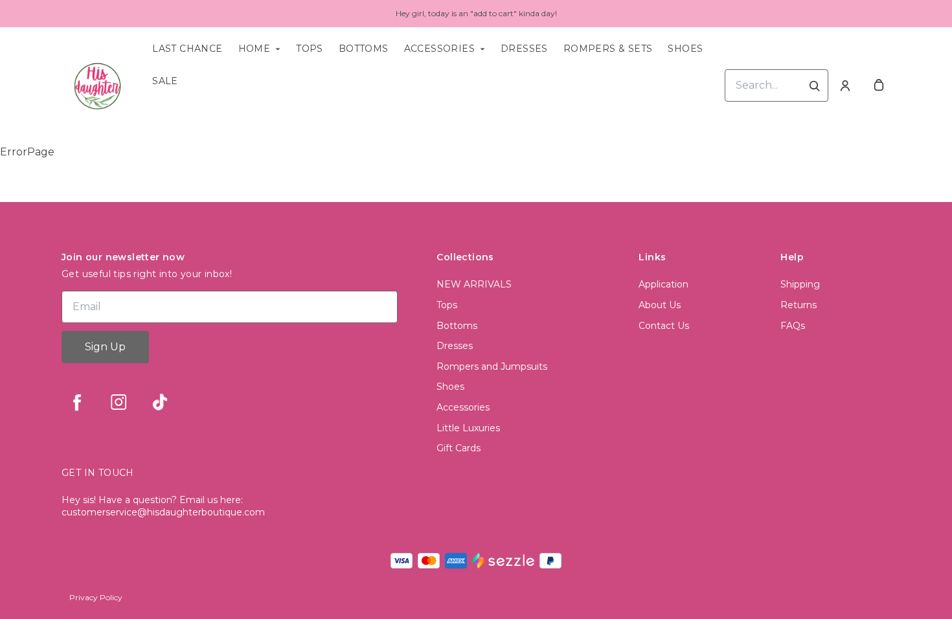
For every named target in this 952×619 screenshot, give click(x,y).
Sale (165, 81)
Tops (309, 48)
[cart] (878, 85)
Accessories (439, 48)
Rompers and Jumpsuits (491, 366)
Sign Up (105, 347)
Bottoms (364, 48)
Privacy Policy (95, 597)
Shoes (685, 48)
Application (663, 284)
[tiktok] (160, 402)
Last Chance (187, 48)
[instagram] (118, 402)
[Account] (845, 85)
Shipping (800, 284)
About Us (660, 305)
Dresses (524, 48)
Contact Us (664, 326)
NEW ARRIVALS (474, 284)
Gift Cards (458, 448)
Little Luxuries (468, 428)
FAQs (792, 326)
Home (254, 48)
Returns (798, 305)
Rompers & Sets (608, 48)
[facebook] (77, 402)
